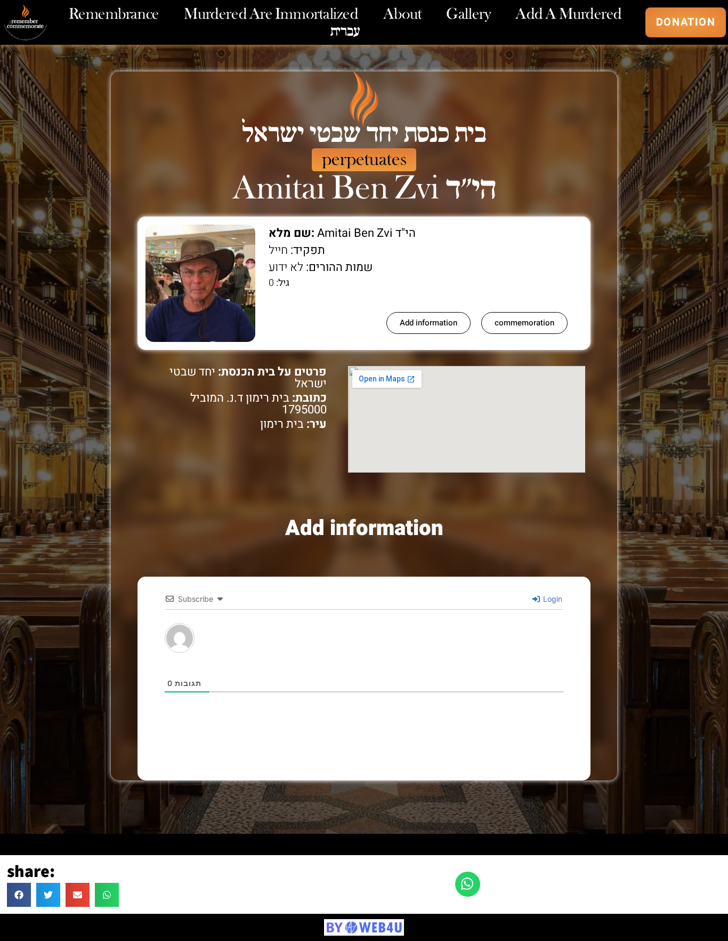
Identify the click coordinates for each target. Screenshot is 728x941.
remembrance (114, 13)
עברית (345, 30)
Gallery (468, 13)
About (402, 13)
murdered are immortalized (271, 13)
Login (551, 598)
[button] (19, 895)
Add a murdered (568, 13)
